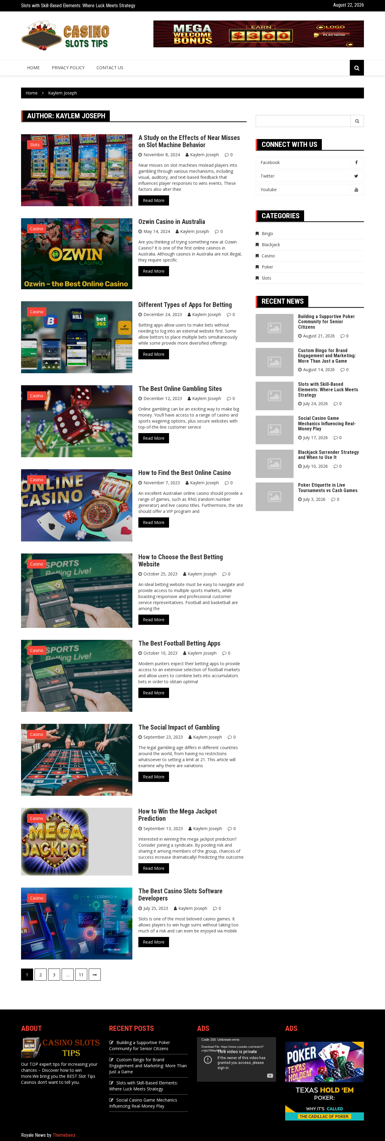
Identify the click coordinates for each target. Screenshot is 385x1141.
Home (33, 67)
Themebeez (64, 1135)
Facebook (270, 162)
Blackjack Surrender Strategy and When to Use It (328, 454)
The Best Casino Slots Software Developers (180, 894)
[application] (236, 1059)
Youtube (268, 189)
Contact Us (110, 67)
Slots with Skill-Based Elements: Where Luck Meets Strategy (78, 5)
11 (81, 975)
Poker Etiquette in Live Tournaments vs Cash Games (328, 487)
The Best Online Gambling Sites (180, 388)
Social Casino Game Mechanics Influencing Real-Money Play (327, 423)
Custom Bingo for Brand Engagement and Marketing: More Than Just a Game (327, 356)
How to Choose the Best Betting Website (180, 560)
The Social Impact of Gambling (179, 727)
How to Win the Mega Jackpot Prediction (177, 815)
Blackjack (271, 244)
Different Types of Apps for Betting (185, 305)
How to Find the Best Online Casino (184, 472)
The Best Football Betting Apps (179, 643)
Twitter (267, 176)
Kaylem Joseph (204, 154)
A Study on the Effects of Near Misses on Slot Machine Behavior (189, 141)
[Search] (357, 121)
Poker (267, 267)
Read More (154, 200)
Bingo (267, 233)
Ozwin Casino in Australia (171, 221)
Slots (35, 144)
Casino (36, 228)
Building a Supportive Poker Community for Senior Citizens (326, 322)
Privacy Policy (68, 67)
